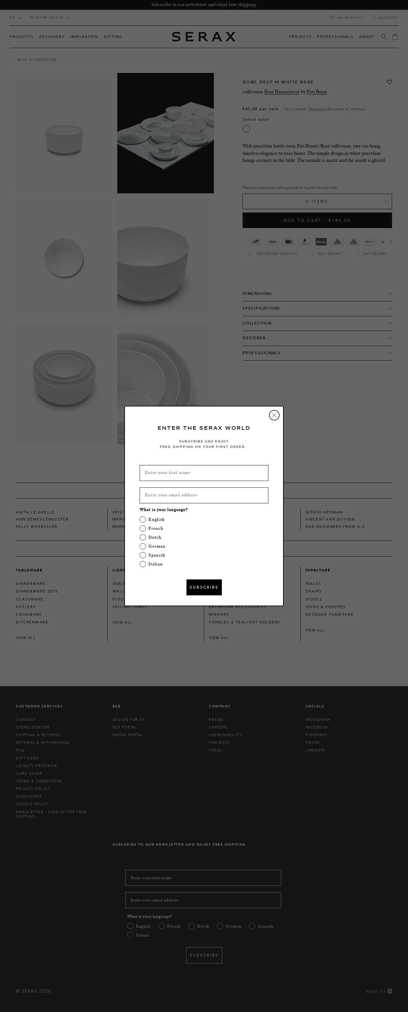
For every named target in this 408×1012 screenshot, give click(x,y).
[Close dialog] (274, 415)
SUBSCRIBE (204, 587)
